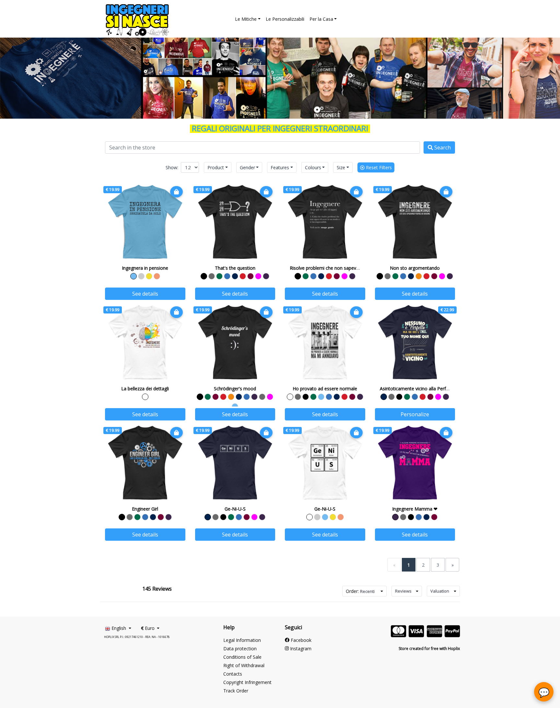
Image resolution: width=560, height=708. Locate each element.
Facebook (300, 640)
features (280, 167)
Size (341, 167)
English (118, 628)
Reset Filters (378, 167)
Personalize (415, 414)
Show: (172, 167)
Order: (360, 591)
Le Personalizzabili (285, 19)
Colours (313, 167)
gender (247, 167)
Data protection (240, 648)
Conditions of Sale (242, 657)
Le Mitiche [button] (246, 19)
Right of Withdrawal (243, 665)
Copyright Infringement (247, 682)
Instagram (300, 648)
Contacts (232, 674)
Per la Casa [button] (321, 19)
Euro (148, 628)
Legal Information (242, 640)
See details (145, 293)
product (215, 167)
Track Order (235, 691)
